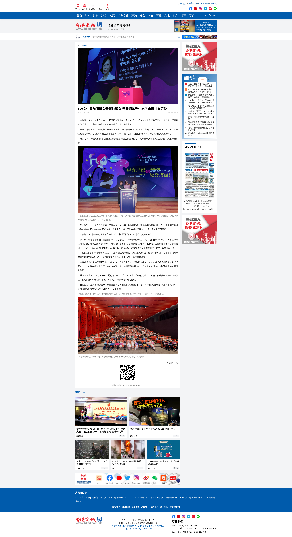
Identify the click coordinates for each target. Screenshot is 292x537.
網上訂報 (164, 507)
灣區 (150, 15)
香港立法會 (139, 497)
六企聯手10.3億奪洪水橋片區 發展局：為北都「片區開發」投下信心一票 (201, 96)
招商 (183, 15)
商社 (159, 15)
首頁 (79, 15)
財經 (96, 15)
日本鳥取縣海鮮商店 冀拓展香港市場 (201, 134)
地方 (175, 15)
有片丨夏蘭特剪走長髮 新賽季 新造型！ (201, 129)
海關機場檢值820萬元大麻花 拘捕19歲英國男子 (136, 37)
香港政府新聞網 (82, 497)
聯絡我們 (126, 507)
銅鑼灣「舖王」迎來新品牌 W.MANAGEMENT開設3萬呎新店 (201, 112)
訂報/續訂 (182, 3)
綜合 (142, 15)
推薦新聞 (80, 392)
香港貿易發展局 (107, 497)
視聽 (112, 15)
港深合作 (123, 15)
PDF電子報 (203, 3)
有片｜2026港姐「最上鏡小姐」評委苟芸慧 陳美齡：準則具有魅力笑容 (201, 85)
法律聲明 (145, 507)
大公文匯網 (185, 497)
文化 (167, 15)
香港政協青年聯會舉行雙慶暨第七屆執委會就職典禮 (201, 107)
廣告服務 (192, 3)
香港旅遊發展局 (124, 497)
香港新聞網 (210, 497)
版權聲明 (135, 507)
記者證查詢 (175, 507)
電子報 (213, 3)
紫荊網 (78, 501)
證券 (104, 15)
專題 (191, 15)
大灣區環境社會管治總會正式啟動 (201, 118)
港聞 (87, 15)
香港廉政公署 (152, 497)
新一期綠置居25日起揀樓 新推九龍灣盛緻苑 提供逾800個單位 (201, 90)
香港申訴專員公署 (169, 497)
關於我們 (116, 507)
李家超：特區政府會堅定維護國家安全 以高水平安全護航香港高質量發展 (201, 101)
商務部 (95, 497)
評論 (134, 15)
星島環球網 (197, 497)
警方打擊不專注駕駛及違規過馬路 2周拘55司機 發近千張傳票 (201, 123)
